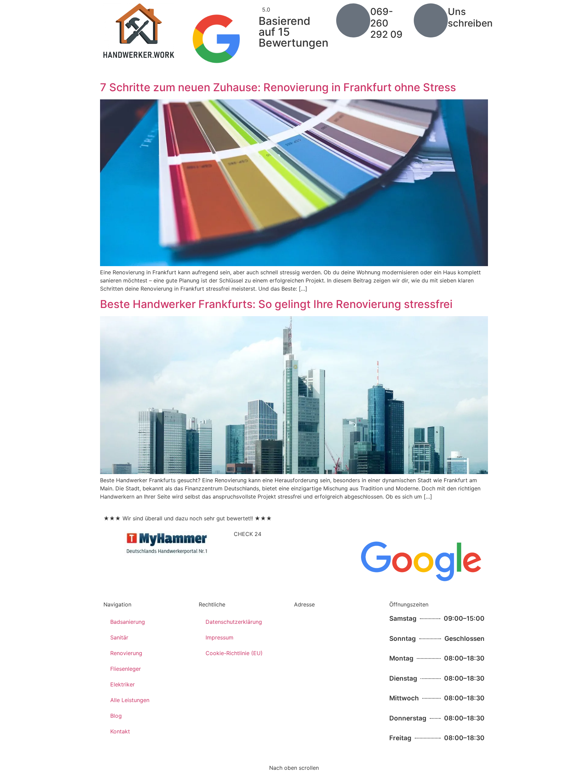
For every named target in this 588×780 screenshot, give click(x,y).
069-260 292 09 (386, 23)
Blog (116, 715)
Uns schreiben (470, 17)
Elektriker (122, 684)
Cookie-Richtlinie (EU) (234, 653)
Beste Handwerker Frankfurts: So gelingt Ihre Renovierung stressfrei (276, 304)
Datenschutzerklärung (234, 621)
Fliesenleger (125, 668)
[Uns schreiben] (431, 20)
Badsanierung (127, 621)
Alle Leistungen (129, 700)
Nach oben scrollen (294, 767)
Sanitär (119, 637)
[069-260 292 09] (353, 20)
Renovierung (126, 653)
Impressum (219, 637)
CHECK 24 (247, 534)
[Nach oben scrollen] (294, 755)
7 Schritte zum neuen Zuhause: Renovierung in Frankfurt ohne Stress (278, 87)
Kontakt (120, 731)
